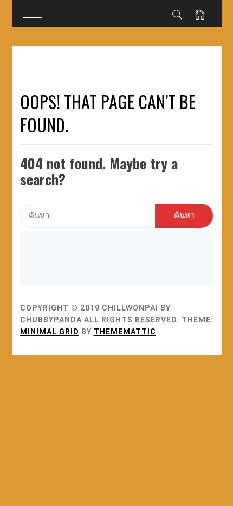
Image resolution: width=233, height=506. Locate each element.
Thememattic (125, 331)
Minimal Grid (49, 331)
